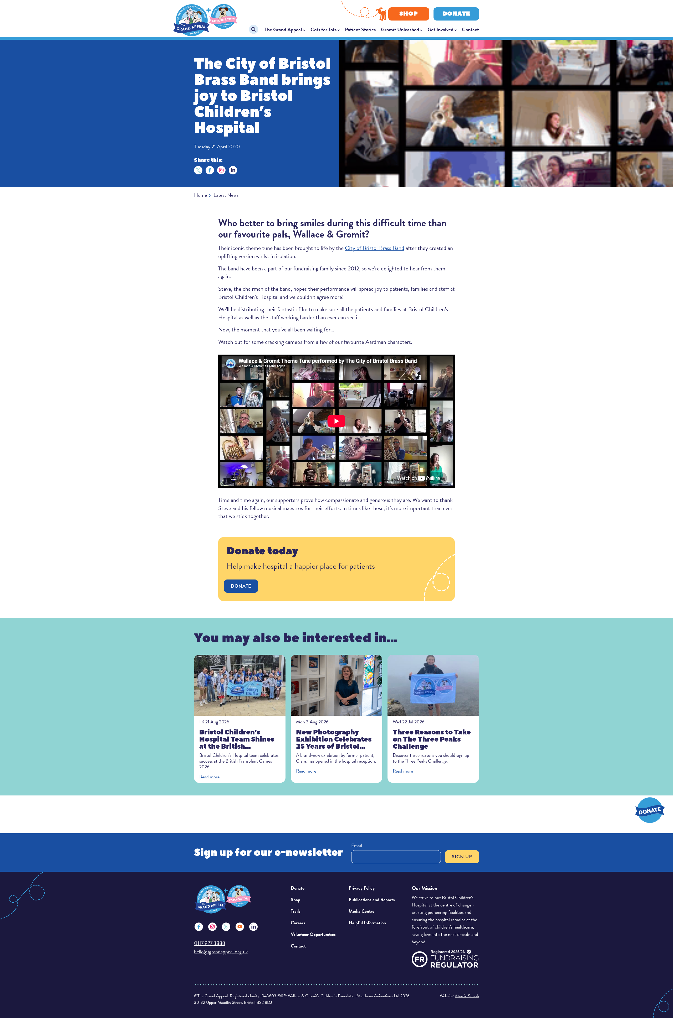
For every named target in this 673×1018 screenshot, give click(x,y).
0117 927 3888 (209, 943)
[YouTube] (240, 927)
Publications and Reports (372, 899)
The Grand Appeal (283, 29)
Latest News (225, 195)
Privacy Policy (362, 887)
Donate (456, 14)
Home (200, 195)
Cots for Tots (323, 29)
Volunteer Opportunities (313, 934)
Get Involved (440, 29)
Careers (298, 922)
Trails (295, 911)
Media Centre (361, 911)
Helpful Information (367, 922)
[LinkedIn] (233, 170)
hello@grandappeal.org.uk (221, 951)
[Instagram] (221, 170)
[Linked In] (253, 927)
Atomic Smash (467, 996)
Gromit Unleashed (400, 29)
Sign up (462, 856)
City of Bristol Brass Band (374, 248)
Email (356, 845)
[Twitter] (198, 170)
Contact (470, 29)
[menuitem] (284, 29)
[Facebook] (210, 170)
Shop (408, 14)
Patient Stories (360, 29)
